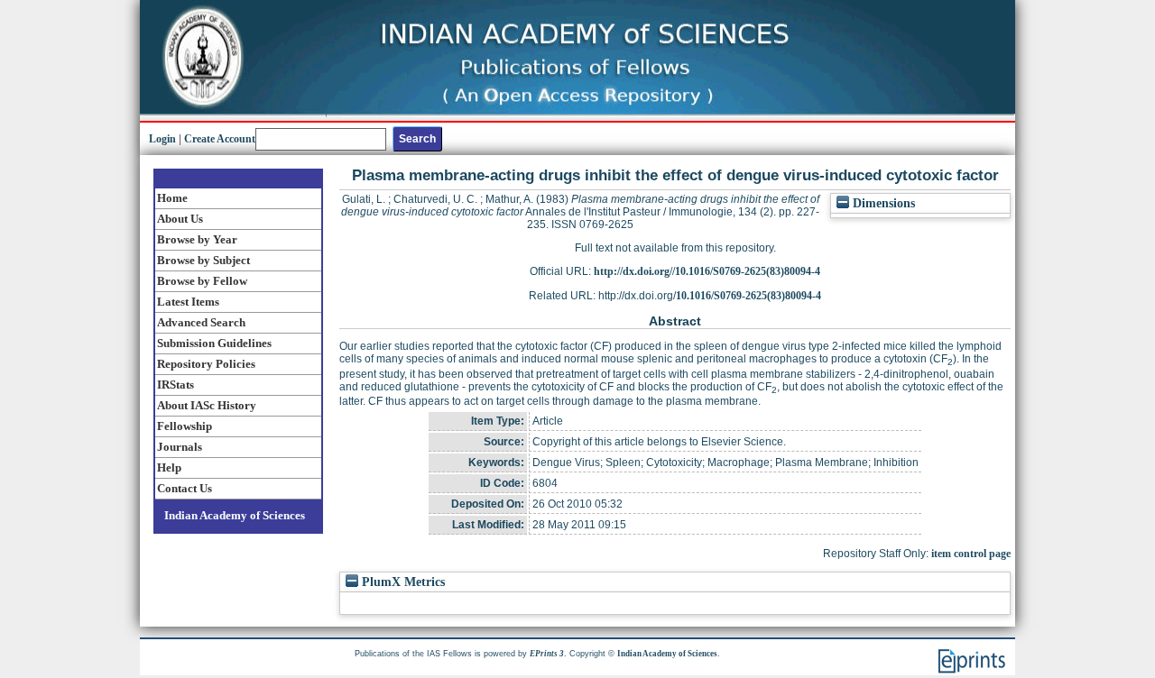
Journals (179, 447)
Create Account (219, 139)
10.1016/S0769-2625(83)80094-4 (748, 295)
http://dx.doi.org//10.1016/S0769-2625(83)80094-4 (707, 271)
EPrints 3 (547, 653)
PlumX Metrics (401, 582)
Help (169, 467)
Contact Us (184, 488)
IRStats (175, 384)
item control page (971, 553)
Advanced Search (201, 322)
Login (162, 139)
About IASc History (206, 405)
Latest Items (188, 301)
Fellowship (184, 426)
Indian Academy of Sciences (234, 515)
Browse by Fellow (202, 281)
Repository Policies (206, 364)
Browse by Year (197, 239)
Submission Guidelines (214, 343)
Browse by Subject (203, 260)
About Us (180, 218)
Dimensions (882, 203)
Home (172, 198)
